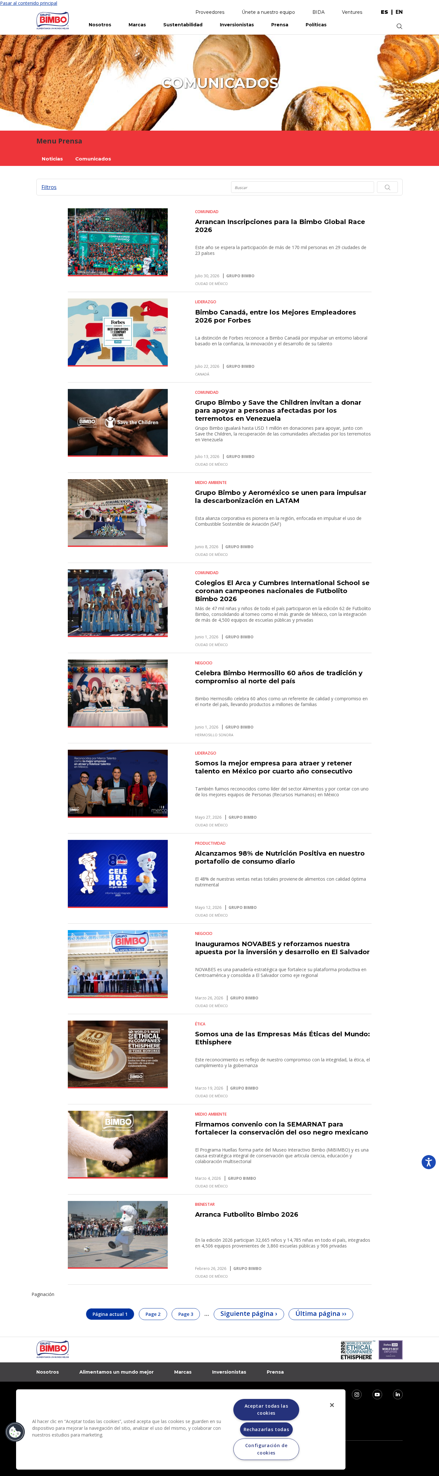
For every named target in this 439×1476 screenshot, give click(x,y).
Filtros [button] (49, 187)
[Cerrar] (332, 1405)
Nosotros (100, 25)
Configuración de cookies (266, 1448)
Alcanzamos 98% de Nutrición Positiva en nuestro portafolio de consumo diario (280, 857)
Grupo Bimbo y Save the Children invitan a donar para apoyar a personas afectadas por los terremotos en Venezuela (278, 410)
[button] (15, 1432)
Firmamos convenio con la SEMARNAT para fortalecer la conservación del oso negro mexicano (281, 1128)
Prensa (279, 25)
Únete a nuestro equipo (268, 12)
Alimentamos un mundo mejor (116, 1372)
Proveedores (209, 12)
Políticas (316, 25)
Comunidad (207, 211)
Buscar (43, 37)
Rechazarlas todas (266, 1429)
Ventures (352, 12)
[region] (180, 1429)
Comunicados (93, 159)
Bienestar (205, 1204)
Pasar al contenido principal (28, 3)
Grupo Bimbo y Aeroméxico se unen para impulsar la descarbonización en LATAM (280, 497)
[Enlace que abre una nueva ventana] (352, 1394)
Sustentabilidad (182, 25)
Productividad (210, 843)
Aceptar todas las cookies (266, 1409)
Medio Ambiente (211, 482)
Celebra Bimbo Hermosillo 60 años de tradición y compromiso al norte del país (279, 677)
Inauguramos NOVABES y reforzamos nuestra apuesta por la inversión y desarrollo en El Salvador (282, 948)
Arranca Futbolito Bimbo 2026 (246, 1214)
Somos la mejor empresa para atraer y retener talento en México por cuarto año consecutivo (274, 767)
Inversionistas (237, 25)
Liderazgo (205, 302)
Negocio (203, 663)
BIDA (318, 12)
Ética (200, 1024)
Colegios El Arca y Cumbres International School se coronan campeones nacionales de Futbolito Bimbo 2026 (282, 591)
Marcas (137, 25)
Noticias (52, 159)
